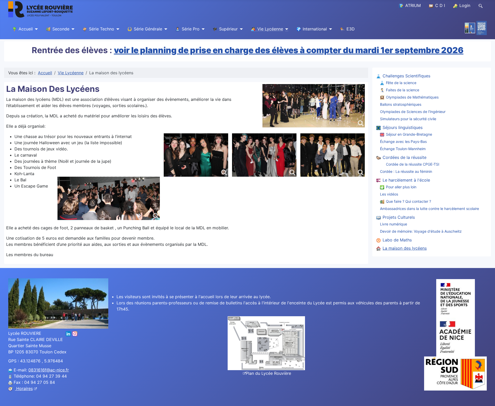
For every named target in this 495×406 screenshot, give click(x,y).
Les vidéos (389, 194)
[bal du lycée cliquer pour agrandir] (332, 155)
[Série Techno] (116, 29)
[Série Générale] (164, 29)
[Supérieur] (240, 29)
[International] (329, 29)
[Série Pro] (202, 29)
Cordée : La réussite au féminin (406, 171)
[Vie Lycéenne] (285, 29)
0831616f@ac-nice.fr (48, 369)
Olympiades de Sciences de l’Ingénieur (413, 111)
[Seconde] (72, 29)
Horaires (24, 388)
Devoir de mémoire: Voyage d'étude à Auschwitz (421, 231)
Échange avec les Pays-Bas (403, 141)
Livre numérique (393, 224)
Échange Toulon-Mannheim (403, 149)
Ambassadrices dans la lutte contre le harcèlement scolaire (429, 208)
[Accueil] (35, 29)
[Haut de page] (486, 396)
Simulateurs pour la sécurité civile (408, 119)
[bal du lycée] (313, 105)
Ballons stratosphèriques (400, 104)
